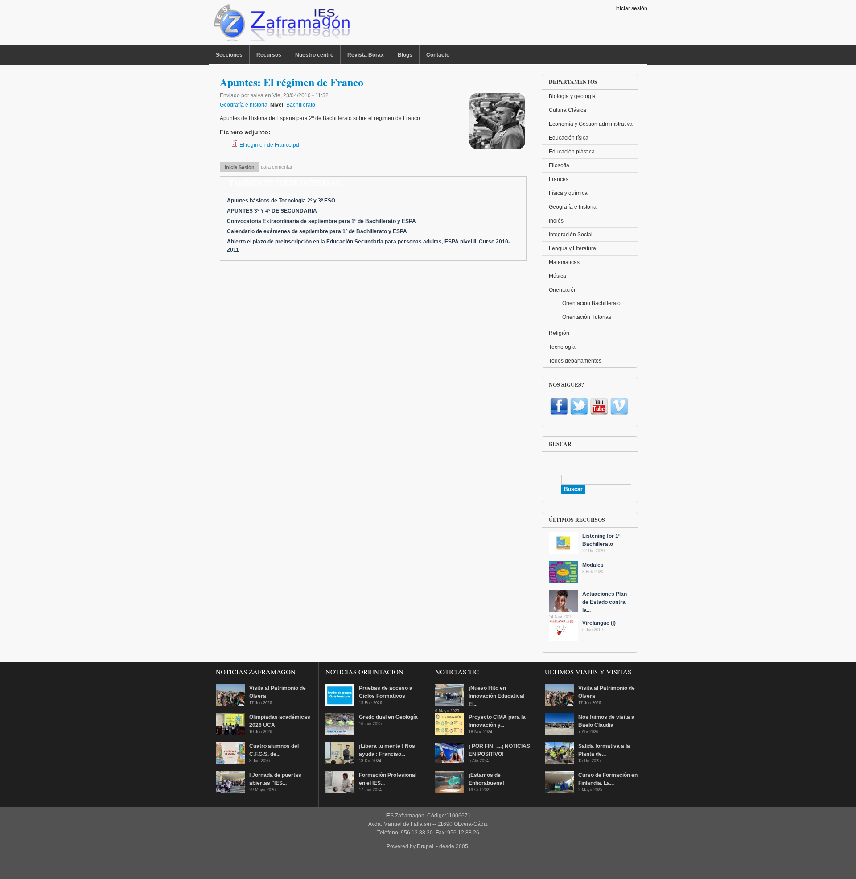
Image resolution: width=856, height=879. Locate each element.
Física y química (568, 193)
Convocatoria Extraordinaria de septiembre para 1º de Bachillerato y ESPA (321, 221)
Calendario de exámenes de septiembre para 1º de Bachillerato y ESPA (317, 231)
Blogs (405, 55)
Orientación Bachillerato (591, 303)
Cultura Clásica (567, 110)
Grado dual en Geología (388, 717)
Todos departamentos (575, 361)
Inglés (556, 221)
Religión (559, 333)
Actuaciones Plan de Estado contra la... (604, 602)
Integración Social (571, 234)
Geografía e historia (244, 105)
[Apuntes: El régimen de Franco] (497, 147)
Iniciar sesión (631, 8)
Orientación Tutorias (586, 317)
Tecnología (562, 347)
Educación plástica (572, 152)
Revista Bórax (365, 55)
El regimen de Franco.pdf (269, 145)
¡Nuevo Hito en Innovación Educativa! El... (497, 696)
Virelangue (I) (599, 623)
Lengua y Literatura (572, 248)
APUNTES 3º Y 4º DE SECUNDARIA (272, 211)
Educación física (568, 138)
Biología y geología (572, 96)
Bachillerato (300, 105)
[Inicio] (281, 24)
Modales (593, 565)
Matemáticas (564, 262)
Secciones (229, 55)
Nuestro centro (314, 55)
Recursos (268, 55)
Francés (558, 179)
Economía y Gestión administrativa (591, 124)
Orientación (563, 290)
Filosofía (559, 165)
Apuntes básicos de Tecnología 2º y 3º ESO (281, 201)
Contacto (437, 55)
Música (557, 276)
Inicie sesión (240, 167)
